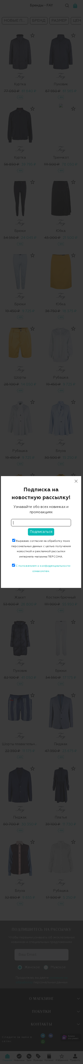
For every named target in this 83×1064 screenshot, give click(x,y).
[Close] (76, 481)
